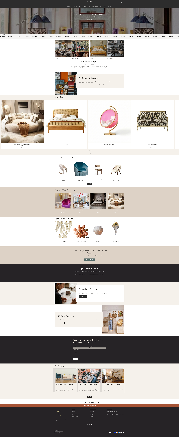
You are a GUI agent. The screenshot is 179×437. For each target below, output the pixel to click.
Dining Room (74, 58)
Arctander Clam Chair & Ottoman (116, 179)
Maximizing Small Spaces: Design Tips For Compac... (112, 385)
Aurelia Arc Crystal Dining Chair (63, 179)
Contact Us (61, 323)
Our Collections (89, 19)
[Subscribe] (97, 277)
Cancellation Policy (92, 417)
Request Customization (89, 259)
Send (75, 359)
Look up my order (92, 411)
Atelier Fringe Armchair (80, 179)
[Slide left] (87, 151)
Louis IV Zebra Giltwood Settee (152, 144)
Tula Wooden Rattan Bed (65, 144)
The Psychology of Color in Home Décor (88, 385)
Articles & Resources (75, 416)
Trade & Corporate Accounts (76, 414)
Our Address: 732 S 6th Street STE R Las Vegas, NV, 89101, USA (115, 415)
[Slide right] (92, 151)
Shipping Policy (92, 414)
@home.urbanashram (94, 402)
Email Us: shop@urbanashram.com (112, 411)
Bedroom (91, 58)
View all (89, 153)
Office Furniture (110, 58)
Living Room (57, 58)
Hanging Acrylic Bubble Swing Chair (109, 144)
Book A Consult (82, 296)
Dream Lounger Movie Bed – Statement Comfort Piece (22, 144)
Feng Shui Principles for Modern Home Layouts (64, 385)
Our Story (73, 411)
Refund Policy (92, 416)
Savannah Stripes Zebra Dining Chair (98, 179)
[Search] (56, 3)
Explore (62, 212)
